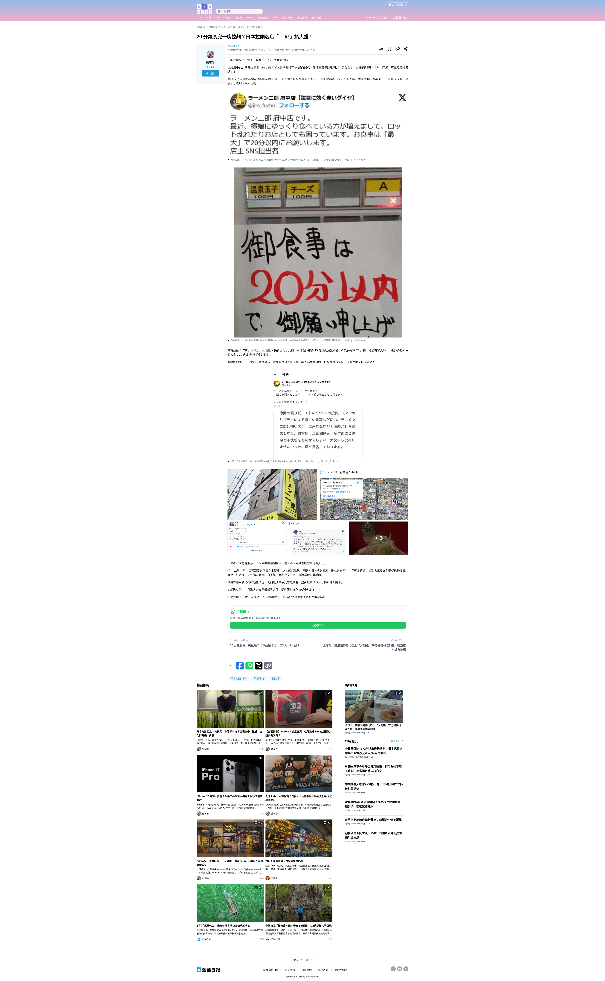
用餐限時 (259, 678)
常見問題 (290, 970)
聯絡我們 (307, 970)
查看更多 (396, 740)
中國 (218, 17)
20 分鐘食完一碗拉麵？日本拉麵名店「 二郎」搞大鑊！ (249, 27)
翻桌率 (276, 678)
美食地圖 (225, 27)
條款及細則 (341, 970)
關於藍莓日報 (271, 970)
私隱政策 (323, 970)
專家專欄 (287, 17)
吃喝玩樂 (263, 17)
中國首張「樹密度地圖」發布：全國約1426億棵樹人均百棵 (298, 925)
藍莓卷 (210, 62)
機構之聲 (302, 17)
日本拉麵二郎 (238, 678)
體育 (275, 17)
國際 (227, 17)
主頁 (199, 17)
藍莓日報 (201, 27)
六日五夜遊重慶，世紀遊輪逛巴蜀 (284, 861)
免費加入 (318, 625)
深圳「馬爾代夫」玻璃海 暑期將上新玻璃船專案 (223, 925)
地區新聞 (316, 17)
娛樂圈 (238, 17)
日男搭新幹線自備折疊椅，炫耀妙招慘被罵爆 (373, 820)
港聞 (208, 17)
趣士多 (250, 17)
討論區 (384, 17)
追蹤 (212, 73)
